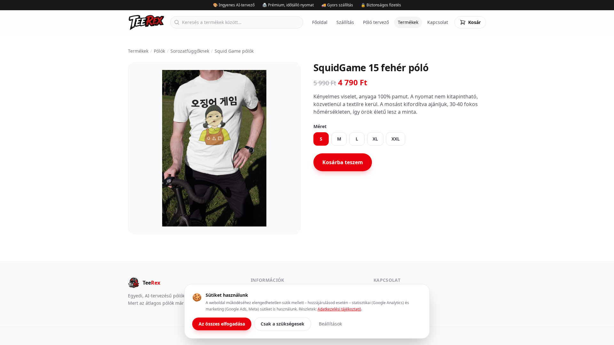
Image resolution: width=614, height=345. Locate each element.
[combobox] (236, 22)
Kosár (474, 22)
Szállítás (345, 22)
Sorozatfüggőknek (189, 51)
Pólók (159, 51)
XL (375, 139)
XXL (395, 139)
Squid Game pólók (234, 51)
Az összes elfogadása (222, 324)
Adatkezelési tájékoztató (339, 309)
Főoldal (319, 22)
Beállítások (330, 324)
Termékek (408, 22)
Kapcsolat (437, 22)
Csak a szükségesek (282, 324)
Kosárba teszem (342, 162)
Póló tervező (376, 22)
